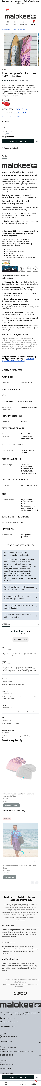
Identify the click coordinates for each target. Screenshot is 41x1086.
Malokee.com (6, 29)
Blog (1, 1038)
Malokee (5, 69)
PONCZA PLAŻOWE (18, 29)
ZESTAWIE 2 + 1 (19, 109)
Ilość (3, 128)
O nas (2, 1032)
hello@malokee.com (10, 1022)
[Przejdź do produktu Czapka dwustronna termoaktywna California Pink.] (20, 768)
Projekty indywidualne (8, 1047)
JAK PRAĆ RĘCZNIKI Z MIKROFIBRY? (18, 360)
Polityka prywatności (7, 1073)
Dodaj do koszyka (18, 141)
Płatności (3, 1062)
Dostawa (3, 1060)
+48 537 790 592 (9, 1018)
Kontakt (3, 1034)
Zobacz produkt (11, 805)
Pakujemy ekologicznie (8, 1036)
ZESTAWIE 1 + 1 (19, 113)
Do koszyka (9, 877)
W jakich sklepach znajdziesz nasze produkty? (17, 1051)
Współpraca (4, 1049)
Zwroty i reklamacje (7, 1064)
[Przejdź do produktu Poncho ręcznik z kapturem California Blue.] (20, 840)
